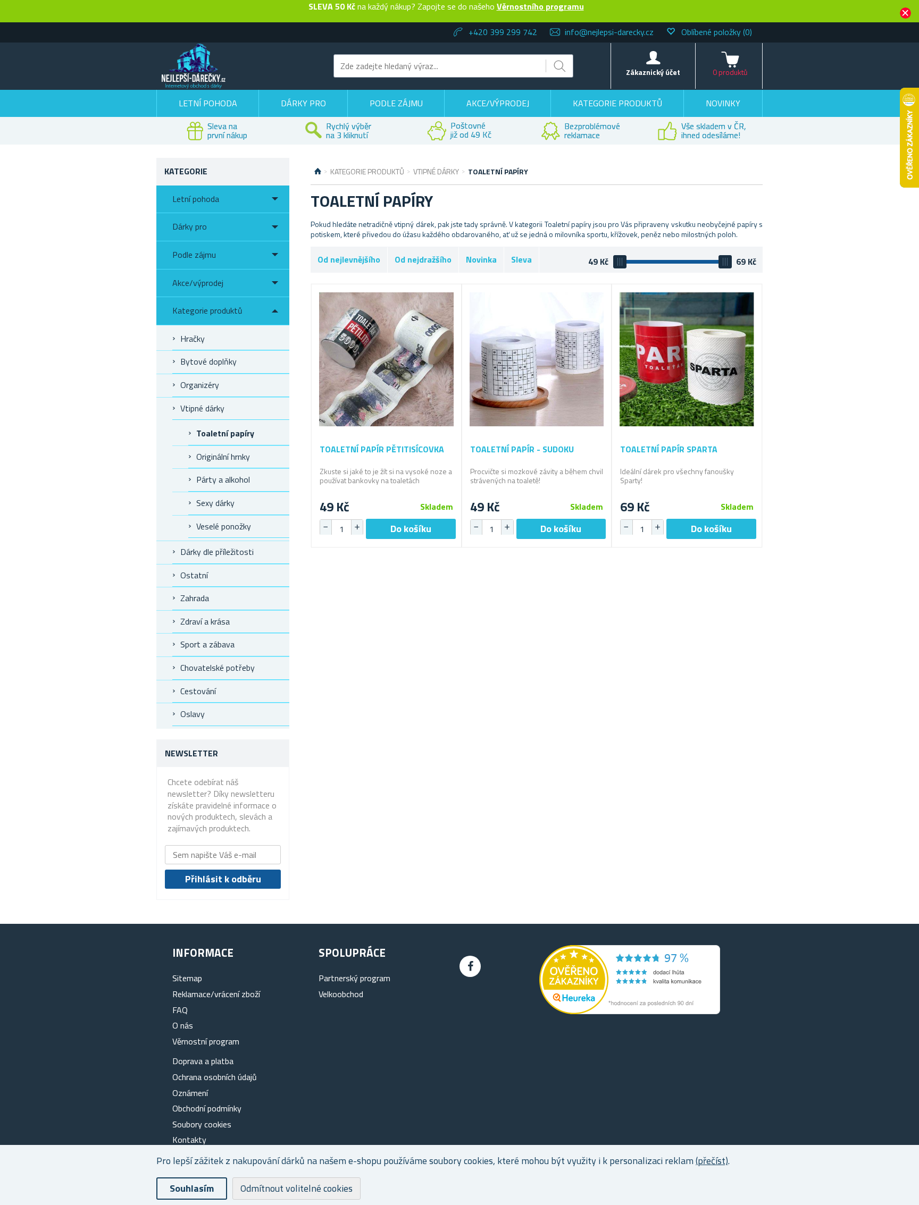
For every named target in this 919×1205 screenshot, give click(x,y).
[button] (357, 527)
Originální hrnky (223, 456)
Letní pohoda (208, 103)
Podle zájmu (396, 103)
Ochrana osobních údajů (214, 1077)
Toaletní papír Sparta (668, 449)
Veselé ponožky (223, 526)
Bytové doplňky (208, 361)
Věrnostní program (205, 1041)
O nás (182, 1025)
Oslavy (192, 713)
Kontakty (189, 1139)
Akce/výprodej (497, 103)
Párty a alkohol (223, 479)
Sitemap (187, 978)
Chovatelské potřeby (217, 667)
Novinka (481, 259)
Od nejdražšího (423, 259)
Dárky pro (303, 103)
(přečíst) (712, 1160)
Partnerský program (354, 978)
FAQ (180, 1010)
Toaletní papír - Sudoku (522, 449)
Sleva (521, 259)
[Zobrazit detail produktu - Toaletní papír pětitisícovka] (386, 359)
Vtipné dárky (202, 408)
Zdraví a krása (205, 621)
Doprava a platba (202, 1061)
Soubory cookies (201, 1124)
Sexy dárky (215, 502)
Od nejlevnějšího (349, 259)
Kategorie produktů (617, 103)
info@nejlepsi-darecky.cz (609, 32)
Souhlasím (192, 1188)
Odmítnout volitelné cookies (296, 1188)
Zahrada (194, 598)
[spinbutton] (341, 529)
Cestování (198, 691)
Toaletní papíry (225, 433)
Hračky (192, 338)
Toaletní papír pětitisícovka (382, 449)
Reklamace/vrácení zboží (216, 994)
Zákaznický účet (653, 72)
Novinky (723, 103)
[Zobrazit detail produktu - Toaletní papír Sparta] (687, 359)
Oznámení (190, 1092)
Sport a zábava (207, 644)
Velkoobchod (341, 994)
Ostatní (194, 575)
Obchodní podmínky (206, 1108)
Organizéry (199, 384)
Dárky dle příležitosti (217, 551)
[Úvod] (317, 171)
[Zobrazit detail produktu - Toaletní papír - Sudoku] (537, 359)
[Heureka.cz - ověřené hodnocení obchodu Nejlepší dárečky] (629, 1011)
